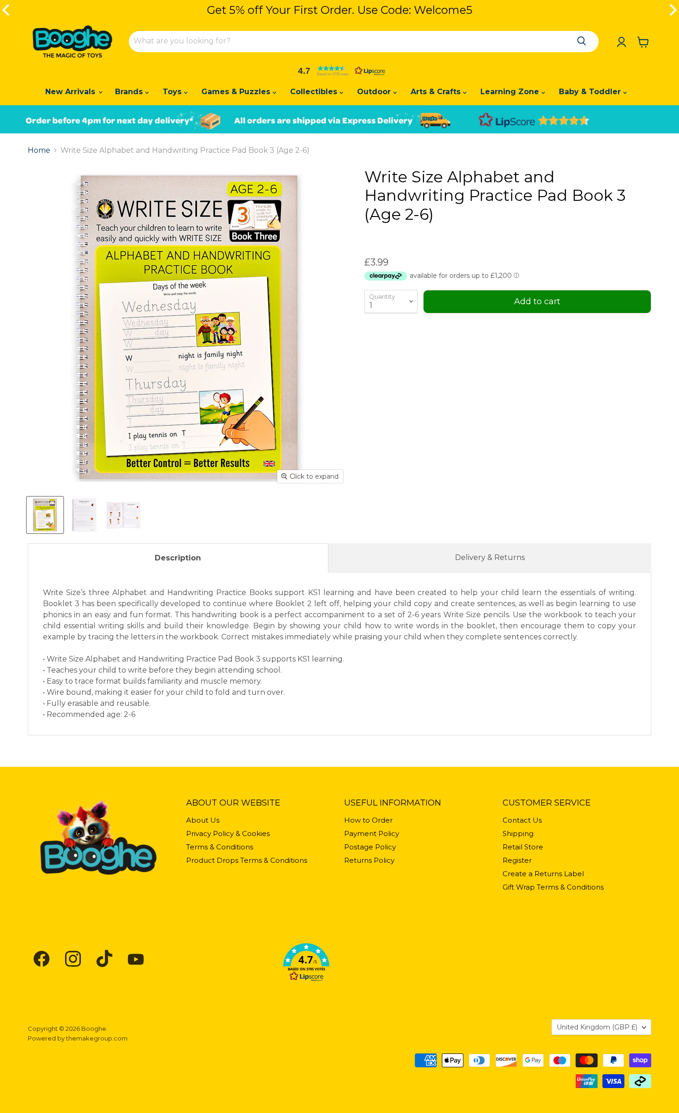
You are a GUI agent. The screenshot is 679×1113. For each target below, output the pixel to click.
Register (517, 860)
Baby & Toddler (591, 91)
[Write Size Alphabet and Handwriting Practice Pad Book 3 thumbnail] (45, 515)
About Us (202, 820)
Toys (173, 91)
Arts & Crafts (437, 91)
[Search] (581, 41)
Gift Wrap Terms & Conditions (553, 887)
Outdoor (375, 91)
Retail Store (523, 846)
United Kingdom (597, 1027)
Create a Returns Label (543, 873)
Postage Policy (370, 846)
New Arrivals (71, 91)
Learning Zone (510, 91)
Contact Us (522, 820)
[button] (339, 71)
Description (178, 557)
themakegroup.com (96, 1038)
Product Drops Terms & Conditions (246, 860)
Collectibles (315, 91)
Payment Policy (371, 833)
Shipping (518, 833)
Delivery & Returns (490, 557)
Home (39, 150)
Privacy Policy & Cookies (228, 833)
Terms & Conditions (219, 846)
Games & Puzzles (237, 91)
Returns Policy (369, 860)
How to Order (368, 820)
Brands (130, 91)
